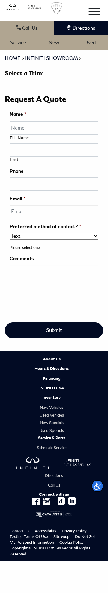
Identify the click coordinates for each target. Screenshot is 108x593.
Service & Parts (51, 438)
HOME (13, 58)
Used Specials (51, 430)
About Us (52, 359)
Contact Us (19, 531)
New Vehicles (51, 407)
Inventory (52, 397)
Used (90, 42)
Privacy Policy (74, 531)
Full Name (19, 138)
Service (18, 42)
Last (14, 159)
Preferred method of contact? (45, 227)
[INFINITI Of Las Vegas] (23, 6)
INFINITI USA (51, 388)
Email (18, 199)
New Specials (52, 422)
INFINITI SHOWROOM (51, 58)
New (54, 42)
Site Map (61, 536)
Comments (22, 259)
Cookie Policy (72, 542)
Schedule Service (52, 447)
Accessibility (45, 531)
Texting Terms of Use (29, 536)
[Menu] (94, 12)
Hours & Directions (51, 368)
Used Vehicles (52, 415)
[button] (98, 486)
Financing (52, 378)
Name (18, 114)
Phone (17, 171)
